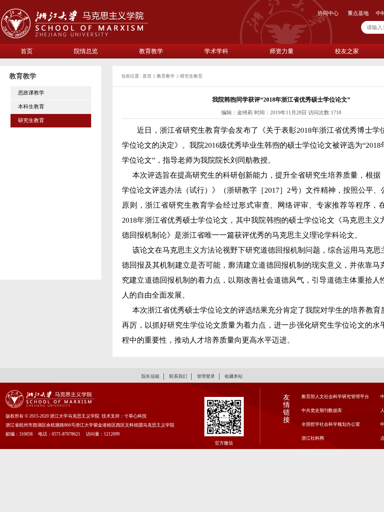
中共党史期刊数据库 (322, 410)
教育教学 (151, 51)
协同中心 (328, 13)
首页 (27, 51)
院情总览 (86, 51)
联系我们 (178, 376)
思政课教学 (31, 93)
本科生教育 (31, 106)
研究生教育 (31, 120)
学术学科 (216, 51)
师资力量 (282, 51)
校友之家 (347, 51)
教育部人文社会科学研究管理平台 (335, 396)
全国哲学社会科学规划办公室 (331, 424)
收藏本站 (234, 376)
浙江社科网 (313, 438)
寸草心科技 (135, 416)
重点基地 (358, 13)
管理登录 (206, 376)
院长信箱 (150, 376)
